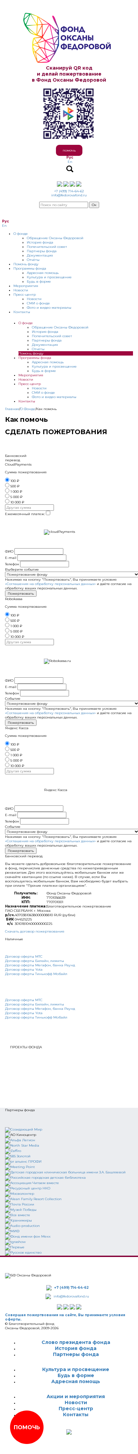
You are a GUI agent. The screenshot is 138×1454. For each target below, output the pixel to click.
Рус (69, 157)
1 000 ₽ (16, 491)
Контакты (21, 312)
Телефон (12, 564)
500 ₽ (14, 486)
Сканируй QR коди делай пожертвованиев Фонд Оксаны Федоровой (69, 74)
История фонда (40, 242)
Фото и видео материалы (49, 307)
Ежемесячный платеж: (25, 514)
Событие (12, 698)
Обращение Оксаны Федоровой (55, 238)
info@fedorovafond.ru (69, 195)
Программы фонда (29, 268)
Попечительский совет (47, 247)
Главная (12, 409)
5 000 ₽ (16, 497)
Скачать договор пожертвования (34, 931)
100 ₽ (14, 481)
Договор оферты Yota (24, 969)
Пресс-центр (24, 294)
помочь (69, 150)
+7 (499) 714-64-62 (69, 191)
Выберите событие (22, 569)
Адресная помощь (43, 273)
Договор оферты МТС (24, 956)
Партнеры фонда (42, 251)
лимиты (56, 961)
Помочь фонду (26, 264)
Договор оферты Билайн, (27, 961)
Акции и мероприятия (76, 1396)
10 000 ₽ (17, 502)
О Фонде (27, 409)
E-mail (10, 558)
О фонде (20, 233)
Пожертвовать (21, 593)
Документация (40, 255)
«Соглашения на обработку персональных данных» (50, 584)
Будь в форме (39, 281)
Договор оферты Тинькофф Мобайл (36, 974)
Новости (20, 290)
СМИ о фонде (38, 303)
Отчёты (33, 260)
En (70, 162)
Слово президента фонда (76, 1342)
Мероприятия (25, 286)
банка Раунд (64, 965)
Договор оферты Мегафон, (29, 965)
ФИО (9, 551)
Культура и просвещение (49, 277)
